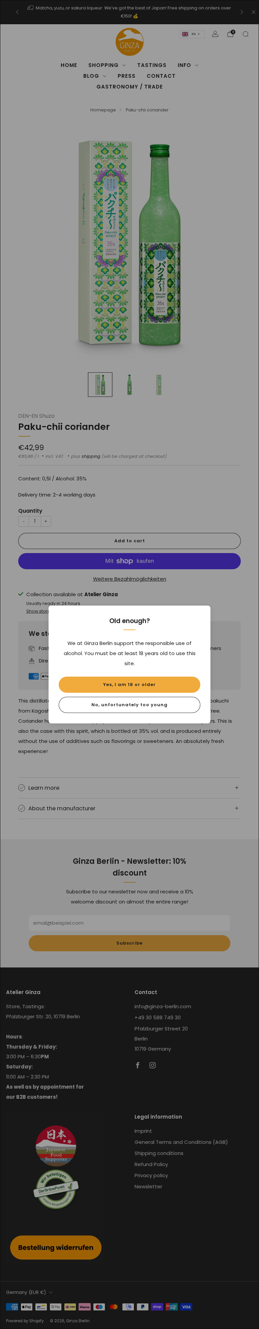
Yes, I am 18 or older (129, 684)
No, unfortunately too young (129, 705)
